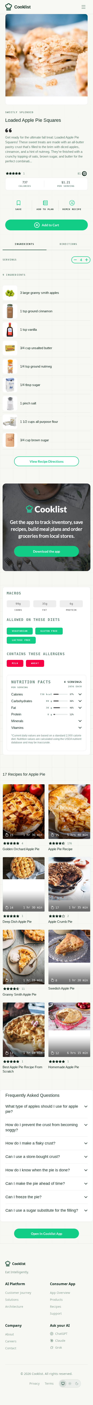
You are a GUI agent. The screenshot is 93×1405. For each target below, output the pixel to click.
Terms (49, 1383)
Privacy (34, 1383)
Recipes (55, 1306)
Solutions (12, 1300)
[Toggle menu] (83, 7)
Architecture (14, 1306)
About (9, 1334)
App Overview (60, 1293)
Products (56, 1300)
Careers (10, 1341)
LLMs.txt (18, 1383)
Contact (10, 1348)
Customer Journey (18, 1293)
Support (56, 1313)
